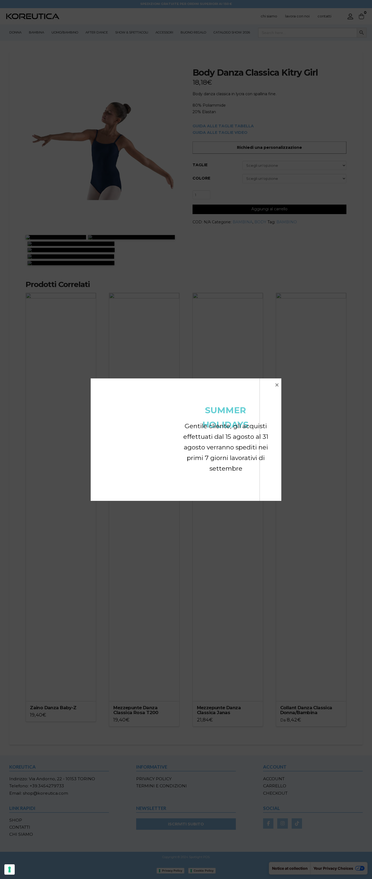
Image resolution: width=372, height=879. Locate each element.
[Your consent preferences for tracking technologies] (9, 869)
